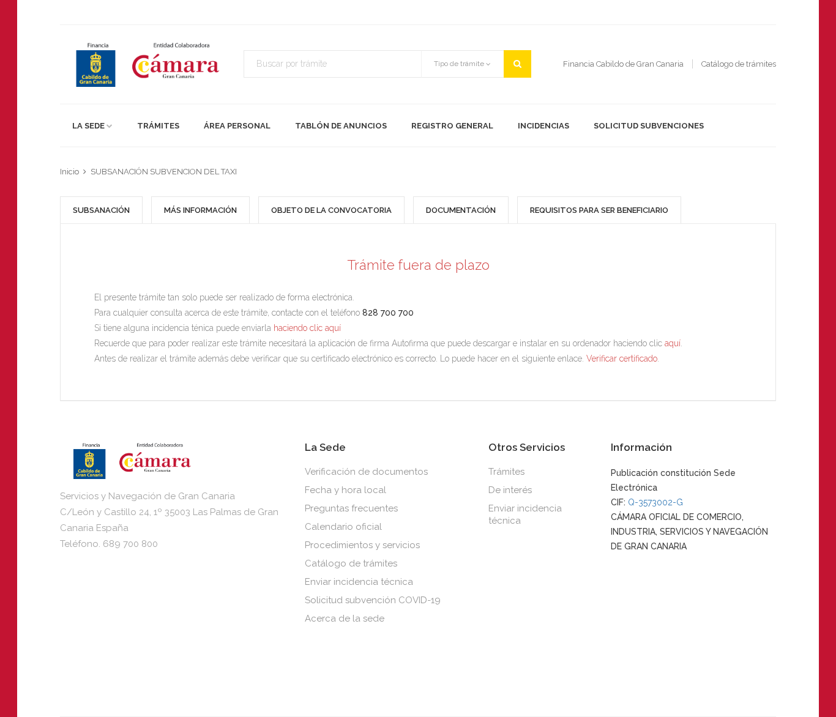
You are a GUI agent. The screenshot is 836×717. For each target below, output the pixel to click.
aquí (673, 343)
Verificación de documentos (366, 471)
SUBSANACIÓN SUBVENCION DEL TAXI (164, 171)
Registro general (452, 125)
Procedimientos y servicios (362, 545)
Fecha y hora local (345, 490)
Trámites (158, 125)
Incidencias (543, 125)
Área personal (237, 125)
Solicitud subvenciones (649, 125)
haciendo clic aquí (307, 328)
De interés (510, 490)
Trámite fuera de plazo (418, 265)
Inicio (69, 171)
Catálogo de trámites (351, 563)
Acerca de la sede (344, 618)
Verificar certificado (621, 358)
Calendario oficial (343, 526)
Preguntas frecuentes (351, 508)
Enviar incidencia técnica (359, 581)
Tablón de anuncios (341, 125)
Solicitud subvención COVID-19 (373, 600)
